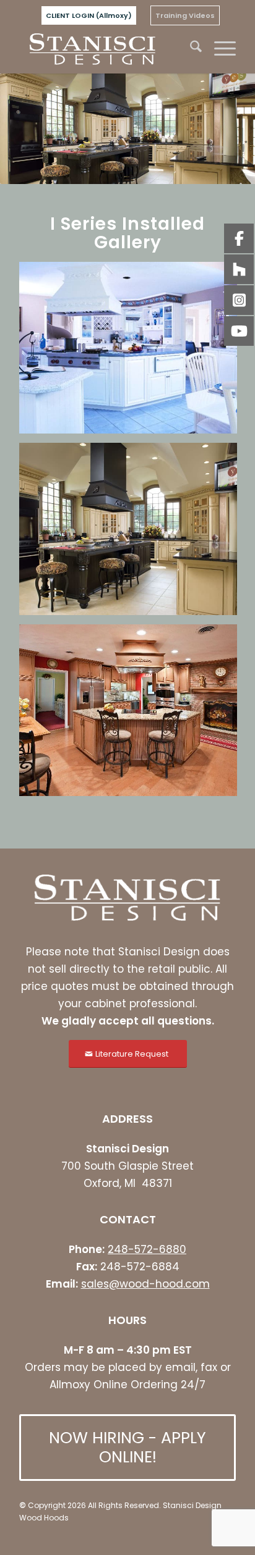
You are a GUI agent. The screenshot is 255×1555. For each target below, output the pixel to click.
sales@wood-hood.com (145, 1283)
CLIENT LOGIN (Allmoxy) (89, 15)
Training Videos (185, 15)
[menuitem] (88, 15)
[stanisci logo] (105, 48)
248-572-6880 (147, 1249)
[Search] (190, 48)
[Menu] (219, 48)
